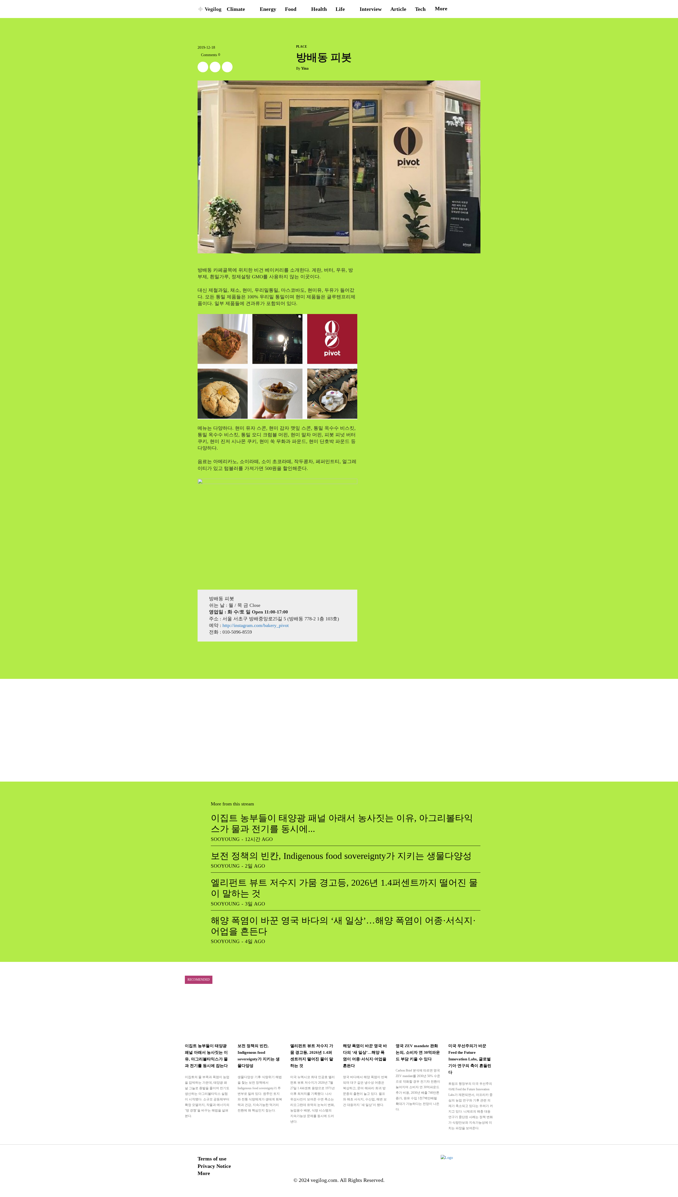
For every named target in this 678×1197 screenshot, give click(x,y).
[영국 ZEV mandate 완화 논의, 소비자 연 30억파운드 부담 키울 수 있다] (418, 1015)
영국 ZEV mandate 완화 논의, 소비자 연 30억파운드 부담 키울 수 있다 (418, 1052)
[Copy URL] (227, 67)
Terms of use (212, 1159)
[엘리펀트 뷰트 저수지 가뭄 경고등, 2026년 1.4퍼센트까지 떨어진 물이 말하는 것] (312, 1015)
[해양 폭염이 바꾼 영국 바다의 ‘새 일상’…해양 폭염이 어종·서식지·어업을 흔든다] (365, 1015)
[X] (203, 67)
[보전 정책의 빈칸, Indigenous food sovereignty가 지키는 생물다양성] (260, 1015)
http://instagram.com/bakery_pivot (255, 625)
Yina (305, 68)
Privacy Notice (214, 1166)
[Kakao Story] (215, 67)
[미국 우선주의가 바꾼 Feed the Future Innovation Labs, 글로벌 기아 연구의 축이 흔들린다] (470, 1015)
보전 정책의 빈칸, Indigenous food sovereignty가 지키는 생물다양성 (341, 856)
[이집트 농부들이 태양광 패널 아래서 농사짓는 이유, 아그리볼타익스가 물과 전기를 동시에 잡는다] (207, 1015)
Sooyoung (225, 839)
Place (301, 46)
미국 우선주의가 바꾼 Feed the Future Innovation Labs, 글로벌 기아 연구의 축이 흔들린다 (469, 1059)
